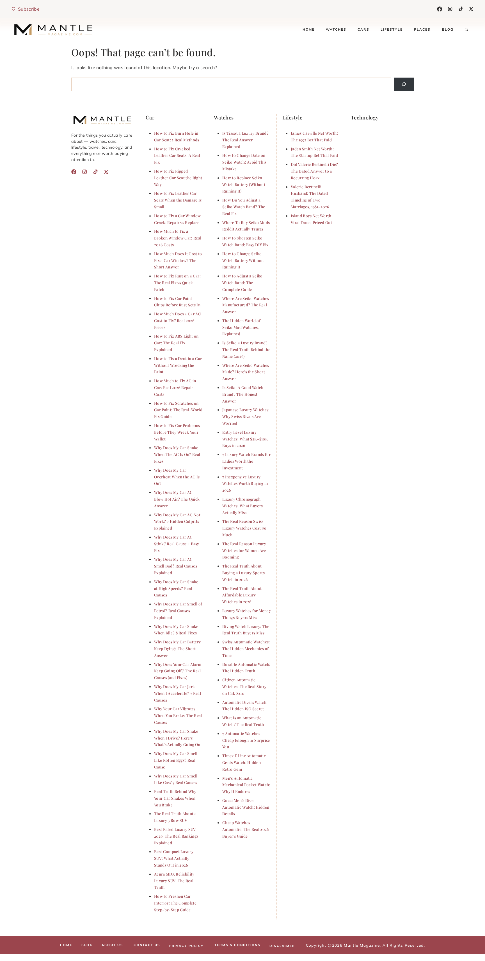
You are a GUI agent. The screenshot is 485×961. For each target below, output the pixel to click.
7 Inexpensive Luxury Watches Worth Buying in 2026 (245, 483)
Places (422, 29)
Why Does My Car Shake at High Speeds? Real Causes (176, 588)
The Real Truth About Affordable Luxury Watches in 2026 (242, 595)
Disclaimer (282, 946)
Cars (363, 29)
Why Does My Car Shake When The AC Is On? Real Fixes (177, 454)
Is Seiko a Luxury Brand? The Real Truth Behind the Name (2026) (246, 349)
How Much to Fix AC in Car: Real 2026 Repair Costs (175, 387)
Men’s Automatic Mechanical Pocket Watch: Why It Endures (246, 784)
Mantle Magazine (362, 945)
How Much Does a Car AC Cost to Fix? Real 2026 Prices (177, 320)
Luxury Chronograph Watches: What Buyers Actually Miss (242, 505)
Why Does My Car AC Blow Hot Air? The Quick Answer (177, 499)
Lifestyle (392, 29)
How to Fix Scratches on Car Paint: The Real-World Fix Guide (178, 410)
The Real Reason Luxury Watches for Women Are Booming (244, 550)
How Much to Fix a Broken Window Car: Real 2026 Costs (177, 238)
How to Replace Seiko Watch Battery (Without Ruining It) (243, 184)
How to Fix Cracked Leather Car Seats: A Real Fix (177, 155)
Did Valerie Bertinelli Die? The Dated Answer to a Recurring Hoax (314, 171)
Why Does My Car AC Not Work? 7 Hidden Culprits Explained (177, 521)
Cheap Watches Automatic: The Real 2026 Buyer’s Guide (245, 829)
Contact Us (147, 945)
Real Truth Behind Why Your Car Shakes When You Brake (175, 798)
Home (309, 29)
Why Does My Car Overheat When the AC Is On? (177, 476)
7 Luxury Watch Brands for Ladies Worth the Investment (246, 461)
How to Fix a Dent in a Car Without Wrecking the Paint (178, 365)
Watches (336, 29)
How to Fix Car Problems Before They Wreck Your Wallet (177, 432)
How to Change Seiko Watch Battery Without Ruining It (243, 260)
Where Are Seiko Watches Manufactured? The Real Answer (245, 305)
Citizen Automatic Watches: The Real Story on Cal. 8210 (244, 686)
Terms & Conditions (237, 945)
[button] (466, 29)
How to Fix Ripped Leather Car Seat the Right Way (178, 177)
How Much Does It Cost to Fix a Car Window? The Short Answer (178, 260)
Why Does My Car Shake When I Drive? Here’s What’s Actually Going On (177, 738)
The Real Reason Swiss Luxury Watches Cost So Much (244, 528)
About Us (112, 945)
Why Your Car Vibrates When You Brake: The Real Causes (178, 715)
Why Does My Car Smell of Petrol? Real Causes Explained (178, 610)
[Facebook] (439, 9)
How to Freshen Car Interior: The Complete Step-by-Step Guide (175, 903)
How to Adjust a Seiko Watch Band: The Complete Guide (242, 282)
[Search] (404, 84)
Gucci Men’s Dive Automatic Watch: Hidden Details (245, 807)
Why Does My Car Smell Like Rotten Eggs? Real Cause (176, 760)
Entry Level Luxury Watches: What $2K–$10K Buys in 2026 (245, 438)
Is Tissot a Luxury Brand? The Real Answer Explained (245, 139)
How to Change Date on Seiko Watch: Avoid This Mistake (244, 162)
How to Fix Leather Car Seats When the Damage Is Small (178, 200)
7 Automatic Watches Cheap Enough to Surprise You (246, 740)
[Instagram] (450, 9)
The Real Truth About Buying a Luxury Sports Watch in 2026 (243, 572)
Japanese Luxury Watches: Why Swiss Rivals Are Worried (246, 416)
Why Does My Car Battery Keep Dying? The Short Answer (177, 648)
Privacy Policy (186, 946)
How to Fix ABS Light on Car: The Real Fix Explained (176, 342)
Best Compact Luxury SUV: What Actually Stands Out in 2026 (173, 858)
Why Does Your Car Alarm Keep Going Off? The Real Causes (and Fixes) (177, 671)
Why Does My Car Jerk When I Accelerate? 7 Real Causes (177, 693)
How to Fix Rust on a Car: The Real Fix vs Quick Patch (177, 282)
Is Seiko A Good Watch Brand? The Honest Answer (243, 394)
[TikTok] (460, 9)
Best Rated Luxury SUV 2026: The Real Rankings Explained (176, 836)
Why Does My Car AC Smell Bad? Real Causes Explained (175, 566)
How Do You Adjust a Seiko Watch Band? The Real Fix (243, 206)
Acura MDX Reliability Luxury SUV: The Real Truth (174, 880)
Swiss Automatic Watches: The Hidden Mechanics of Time (246, 648)
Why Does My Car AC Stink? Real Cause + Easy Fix (176, 543)
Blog (448, 29)
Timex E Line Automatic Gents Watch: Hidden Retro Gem (244, 762)
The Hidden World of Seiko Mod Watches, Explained (241, 327)
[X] (471, 9)
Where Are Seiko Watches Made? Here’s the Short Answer (245, 372)
